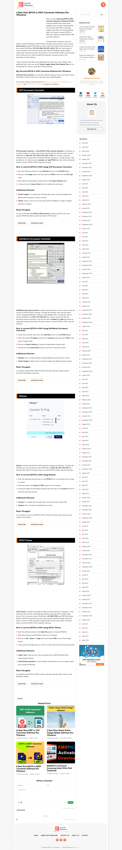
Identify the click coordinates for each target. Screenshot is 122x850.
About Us (75, 835)
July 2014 (85, 624)
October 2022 (86, 220)
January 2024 (86, 159)
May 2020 (85, 339)
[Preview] (21, 803)
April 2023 (85, 196)
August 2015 (86, 571)
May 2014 (85, 632)
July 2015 (85, 575)
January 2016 (86, 551)
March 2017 (85, 493)
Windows (20, 698)
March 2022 (85, 249)
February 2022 (86, 253)
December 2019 (87, 359)
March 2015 (85, 591)
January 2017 (86, 502)
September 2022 (87, 224)
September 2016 (87, 518)
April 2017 (85, 489)
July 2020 (85, 330)
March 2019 (85, 396)
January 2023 (86, 208)
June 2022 (85, 237)
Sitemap (85, 835)
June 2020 (85, 335)
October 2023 (86, 171)
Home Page (22, 223)
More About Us (91, 129)
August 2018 (86, 424)
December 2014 (87, 603)
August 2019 (86, 375)
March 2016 (85, 542)
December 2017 (87, 457)
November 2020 (87, 314)
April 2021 (85, 294)
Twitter (61, 840)
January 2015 (86, 599)
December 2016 (87, 506)
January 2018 (86, 453)
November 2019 (87, 363)
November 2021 (87, 265)
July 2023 (85, 184)
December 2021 (87, 261)
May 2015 (85, 583)
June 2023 (85, 188)
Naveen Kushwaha (23, 738)
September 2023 (87, 176)
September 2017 (87, 469)
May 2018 (85, 436)
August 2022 (86, 229)
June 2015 (85, 579)
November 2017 (87, 461)
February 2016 (86, 546)
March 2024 (85, 151)
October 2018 (86, 416)
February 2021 (86, 302)
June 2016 (85, 530)
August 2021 (86, 277)
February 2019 (86, 400)
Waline (70, 819)
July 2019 (85, 379)
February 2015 (86, 595)
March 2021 (85, 298)
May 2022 (85, 241)
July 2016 (85, 526)
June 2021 (85, 286)
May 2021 (85, 290)
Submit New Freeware (49, 835)
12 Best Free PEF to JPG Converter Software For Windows (28, 733)
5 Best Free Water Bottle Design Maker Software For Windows (60, 733)
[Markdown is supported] (19, 803)
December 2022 (87, 212)
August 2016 (86, 522)
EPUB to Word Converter (52, 82)
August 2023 (86, 180)
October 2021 (86, 269)
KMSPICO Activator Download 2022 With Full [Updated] (59, 768)
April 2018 (85, 440)
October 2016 (86, 514)
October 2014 (86, 612)
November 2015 (87, 559)
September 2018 (87, 420)
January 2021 (86, 306)
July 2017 (85, 477)
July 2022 (85, 233)
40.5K (88, 96)
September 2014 (87, 616)
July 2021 (85, 282)
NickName (20, 785)
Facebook (57, 840)
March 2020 (85, 347)
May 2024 (85, 143)
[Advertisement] (68, 4)
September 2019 (87, 371)
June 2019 (85, 383)
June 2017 (85, 481)
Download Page (37, 223)
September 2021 (87, 273)
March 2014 (85, 640)
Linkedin (64, 840)
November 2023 (87, 167)
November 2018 (87, 412)
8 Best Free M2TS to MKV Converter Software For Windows (28, 769)
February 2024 (86, 155)
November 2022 (87, 216)
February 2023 (86, 204)
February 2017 (86, 498)
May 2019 (85, 387)
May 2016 (85, 534)
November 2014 (87, 608)
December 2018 (87, 408)
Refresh (45, 816)
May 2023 (85, 192)
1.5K (95, 96)
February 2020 (86, 351)
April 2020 (85, 343)
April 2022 (85, 245)
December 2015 (87, 555)
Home (36, 835)
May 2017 (85, 485)
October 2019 (86, 367)
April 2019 (85, 392)
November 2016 (87, 510)
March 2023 (85, 200)
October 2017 (86, 465)
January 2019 (86, 404)
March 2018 (85, 445)
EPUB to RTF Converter (35, 84)
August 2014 (86, 620)
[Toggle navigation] (103, 4)
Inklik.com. (75, 847)
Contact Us (64, 835)
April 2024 (85, 147)
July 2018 (85, 428)
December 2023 (87, 163)
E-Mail (47, 785)
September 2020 (87, 322)
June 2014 (85, 628)
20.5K (81, 96)
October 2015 (86, 563)
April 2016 (85, 538)
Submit (70, 802)
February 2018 (86, 449)
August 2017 (86, 473)
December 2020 (87, 310)
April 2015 (85, 587)
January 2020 (86, 355)
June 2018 (85, 432)
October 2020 (86, 318)
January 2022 (86, 257)
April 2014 (85, 636)
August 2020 (86, 326)
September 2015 (87, 567)
